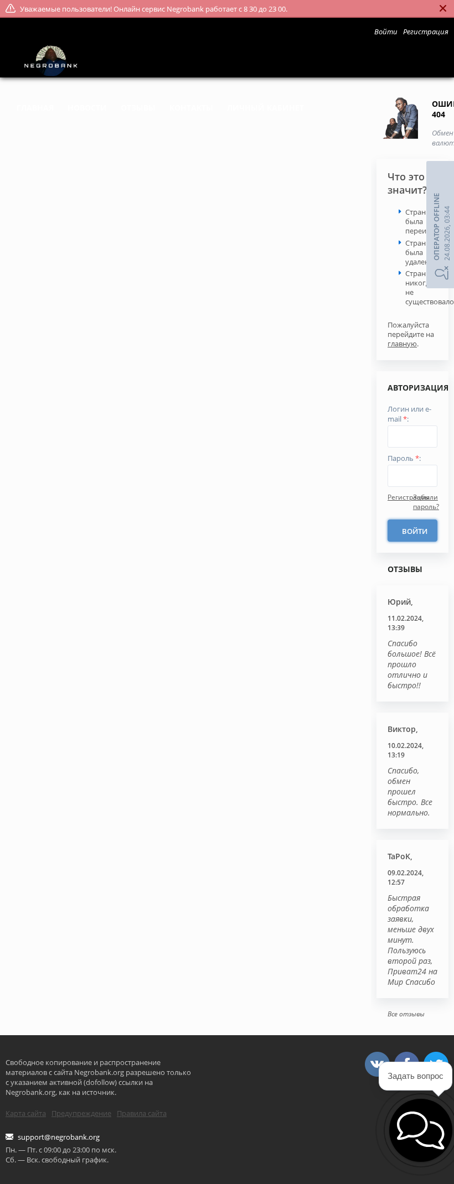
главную (402, 344)
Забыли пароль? (426, 501)
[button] (420, 1130)
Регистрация (409, 497)
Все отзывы (406, 1014)
